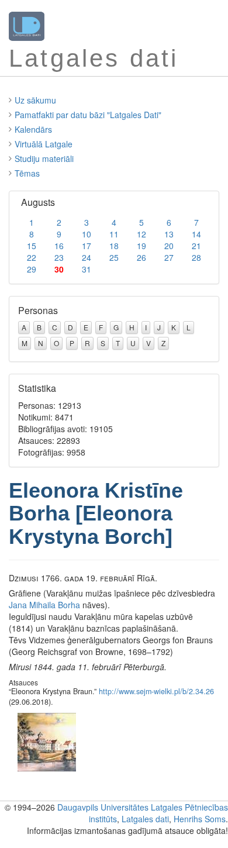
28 (196, 257)
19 (141, 245)
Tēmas (27, 173)
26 (141, 257)
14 (196, 234)
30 (59, 269)
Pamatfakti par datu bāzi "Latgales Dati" (88, 114)
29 (31, 269)
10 (86, 234)
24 (86, 257)
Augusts (38, 202)
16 (59, 245)
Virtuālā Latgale (43, 144)
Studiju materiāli (44, 158)
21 (196, 245)
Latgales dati (145, 819)
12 (141, 234)
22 (31, 257)
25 (114, 257)
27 (169, 257)
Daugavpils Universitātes (102, 807)
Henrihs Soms (200, 819)
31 (86, 269)
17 (86, 245)
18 (114, 245)
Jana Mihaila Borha (44, 605)
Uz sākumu (35, 100)
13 (169, 234)
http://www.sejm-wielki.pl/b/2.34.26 (156, 691)
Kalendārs (33, 129)
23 (59, 257)
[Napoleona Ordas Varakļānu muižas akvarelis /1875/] (47, 740)
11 (114, 234)
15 (31, 245)
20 (169, 245)
